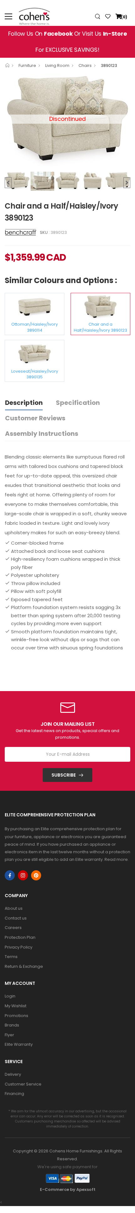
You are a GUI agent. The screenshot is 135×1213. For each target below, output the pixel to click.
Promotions (16, 1016)
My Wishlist (15, 1006)
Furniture (27, 65)
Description (24, 402)
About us (14, 908)
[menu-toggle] (8, 16)
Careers (13, 928)
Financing (14, 1094)
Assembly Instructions (41, 433)
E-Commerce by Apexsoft (67, 1189)
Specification (78, 402)
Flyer (9, 1035)
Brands (12, 1025)
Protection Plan (20, 937)
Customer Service (23, 1084)
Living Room (57, 65)
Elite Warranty (19, 1044)
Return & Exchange (24, 966)
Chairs (85, 65)
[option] (17, 181)
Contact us (16, 918)
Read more (116, 859)
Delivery (13, 1074)
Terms (11, 957)
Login (10, 996)
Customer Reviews (35, 418)
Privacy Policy (18, 947)
